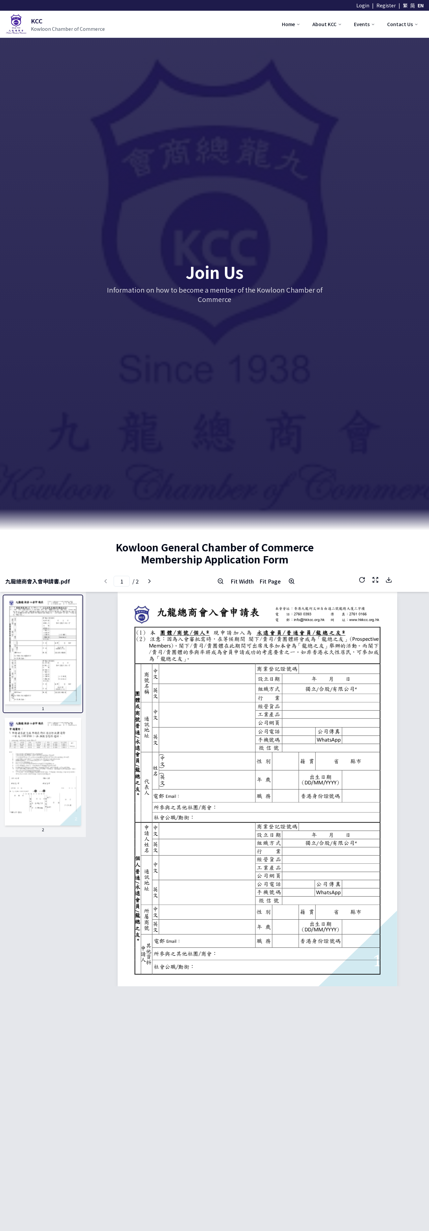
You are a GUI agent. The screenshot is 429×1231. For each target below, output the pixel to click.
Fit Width (242, 581)
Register (386, 5)
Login (362, 5)
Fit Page (270, 581)
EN (421, 5)
